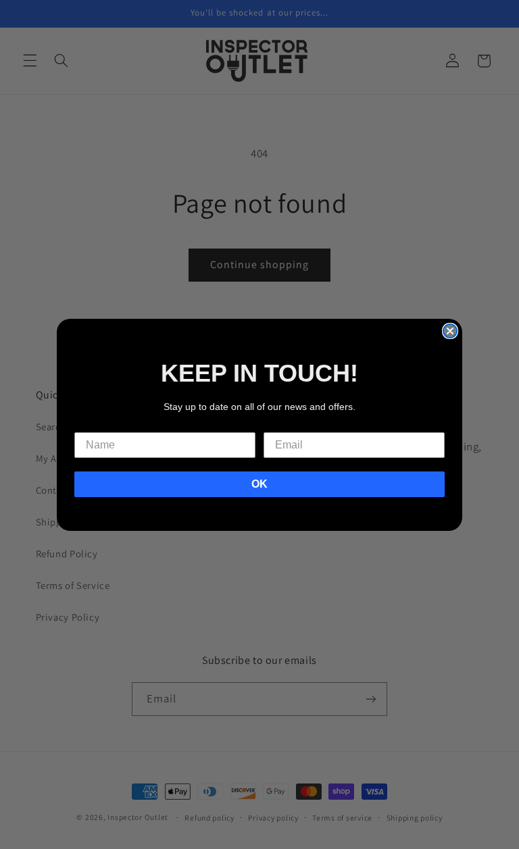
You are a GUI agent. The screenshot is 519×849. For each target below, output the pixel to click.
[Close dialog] (450, 331)
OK (259, 484)
